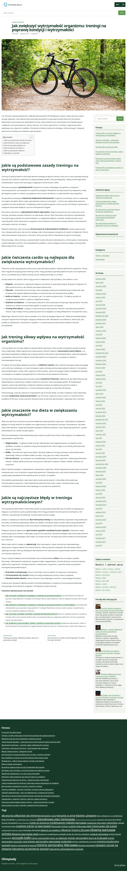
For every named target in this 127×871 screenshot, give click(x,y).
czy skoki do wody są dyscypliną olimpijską (86, 820)
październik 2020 (102, 464)
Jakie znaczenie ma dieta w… (14, 148)
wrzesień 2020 (101, 468)
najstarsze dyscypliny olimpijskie (102, 822)
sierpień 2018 (101, 512)
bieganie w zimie (66, 815)
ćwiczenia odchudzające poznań (66, 848)
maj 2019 (99, 508)
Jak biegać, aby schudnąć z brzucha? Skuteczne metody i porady (109, 696)
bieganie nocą (48, 815)
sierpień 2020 (101, 471)
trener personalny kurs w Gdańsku (49, 838)
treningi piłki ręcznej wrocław (107, 147)
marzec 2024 (100, 368)
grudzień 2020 (101, 457)
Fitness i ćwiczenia (18, 22)
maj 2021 (99, 438)
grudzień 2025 (101, 308)
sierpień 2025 (101, 323)
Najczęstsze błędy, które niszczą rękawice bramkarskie (107, 196)
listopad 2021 (101, 416)
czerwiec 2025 (101, 331)
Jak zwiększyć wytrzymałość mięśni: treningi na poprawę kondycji (33, 623)
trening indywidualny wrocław (84, 841)
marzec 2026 (100, 297)
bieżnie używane (86, 815)
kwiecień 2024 (101, 364)
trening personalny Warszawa (57, 845)
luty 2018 (99, 534)
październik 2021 (102, 420)
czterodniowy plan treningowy (56, 819)
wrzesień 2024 (101, 357)
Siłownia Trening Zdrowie (75, 830)
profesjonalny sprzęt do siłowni (12, 830)
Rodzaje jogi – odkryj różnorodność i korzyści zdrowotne (23, 761)
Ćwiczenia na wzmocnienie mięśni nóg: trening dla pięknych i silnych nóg (108, 160)
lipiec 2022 (99, 394)
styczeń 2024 (100, 375)
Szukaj (122, 12)
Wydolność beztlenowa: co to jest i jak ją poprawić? (21, 774)
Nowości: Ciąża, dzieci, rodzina (108, 569)
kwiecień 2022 (101, 397)
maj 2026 (99, 290)
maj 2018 (99, 523)
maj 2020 (99, 482)
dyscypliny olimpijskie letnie (106, 820)
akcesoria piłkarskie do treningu (21, 815)
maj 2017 (99, 545)
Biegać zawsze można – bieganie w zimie (17, 751)
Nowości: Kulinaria (103, 575)
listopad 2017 (101, 538)
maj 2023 (99, 382)
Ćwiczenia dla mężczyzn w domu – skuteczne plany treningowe (25, 780)
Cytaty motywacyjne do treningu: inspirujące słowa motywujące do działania (30, 783)
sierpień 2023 (101, 379)
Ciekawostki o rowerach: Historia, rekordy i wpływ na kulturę (24, 799)
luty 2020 (99, 494)
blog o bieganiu (103, 816)
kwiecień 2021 (101, 442)
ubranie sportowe (86, 845)
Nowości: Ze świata (103, 590)
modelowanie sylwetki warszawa (68, 822)
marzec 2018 (100, 531)
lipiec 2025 (99, 327)
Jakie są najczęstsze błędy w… (14, 150)
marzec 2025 (100, 342)
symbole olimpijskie (99, 834)
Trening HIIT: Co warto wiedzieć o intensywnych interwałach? (108, 134)
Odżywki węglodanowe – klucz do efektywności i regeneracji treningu (28, 793)
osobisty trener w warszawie (33, 826)
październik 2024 (102, 353)
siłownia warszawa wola (24, 834)
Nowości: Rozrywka (102, 581)
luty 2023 (99, 386)
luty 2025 (99, 345)
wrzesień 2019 (101, 505)
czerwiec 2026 (101, 286)
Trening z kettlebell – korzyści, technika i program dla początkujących (27, 789)
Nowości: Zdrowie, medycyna (106, 587)
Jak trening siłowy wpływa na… (15, 145)
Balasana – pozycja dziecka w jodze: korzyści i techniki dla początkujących (109, 631)
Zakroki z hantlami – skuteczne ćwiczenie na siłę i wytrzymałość (107, 141)
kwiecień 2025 (101, 338)
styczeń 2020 (100, 497)
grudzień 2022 (101, 390)
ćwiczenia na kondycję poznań (30, 849)
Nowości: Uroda (101, 584)
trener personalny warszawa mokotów (50, 841)
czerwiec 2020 (101, 479)
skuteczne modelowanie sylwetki (52, 834)
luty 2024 (99, 371)
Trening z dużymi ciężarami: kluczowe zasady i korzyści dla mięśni (110, 609)
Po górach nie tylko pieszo (11, 732)
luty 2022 (99, 405)
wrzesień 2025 (101, 320)
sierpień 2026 (101, 279)
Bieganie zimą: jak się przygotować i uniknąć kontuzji (21, 739)
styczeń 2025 (100, 349)
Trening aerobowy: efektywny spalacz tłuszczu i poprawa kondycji (21, 638)
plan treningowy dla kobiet (102, 826)
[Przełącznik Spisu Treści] (30, 137)
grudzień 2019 (101, 501)
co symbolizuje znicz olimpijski (25, 820)
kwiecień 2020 (101, 486)
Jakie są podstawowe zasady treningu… (18, 140)
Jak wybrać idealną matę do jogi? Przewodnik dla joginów (23, 767)
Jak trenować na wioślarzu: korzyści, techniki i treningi (22, 786)
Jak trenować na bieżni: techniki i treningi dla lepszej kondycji (31, 614)
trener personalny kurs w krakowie (87, 838)
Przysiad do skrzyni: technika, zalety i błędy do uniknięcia (109, 153)
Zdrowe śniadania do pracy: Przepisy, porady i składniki (108, 675)
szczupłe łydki (21, 838)
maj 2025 (99, 334)
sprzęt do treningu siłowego (77, 834)
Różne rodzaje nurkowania (12, 764)
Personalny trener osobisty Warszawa (68, 826)
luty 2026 (99, 301)
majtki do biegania (39, 822)
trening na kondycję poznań (23, 845)
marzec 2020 (100, 490)
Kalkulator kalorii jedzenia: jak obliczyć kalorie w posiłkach (23, 777)
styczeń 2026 (100, 305)
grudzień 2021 (101, 412)
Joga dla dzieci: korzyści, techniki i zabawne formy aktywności (25, 805)
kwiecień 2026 (101, 294)
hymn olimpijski (23, 823)
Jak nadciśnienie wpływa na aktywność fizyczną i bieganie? (107, 224)
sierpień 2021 (101, 427)
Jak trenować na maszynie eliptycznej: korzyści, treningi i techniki (26, 755)
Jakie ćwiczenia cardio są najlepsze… (17, 143)
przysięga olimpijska (31, 830)
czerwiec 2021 (101, 434)
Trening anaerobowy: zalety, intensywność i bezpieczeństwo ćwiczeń (107, 203)
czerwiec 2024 (101, 360)
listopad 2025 (101, 312)
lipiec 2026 (99, 282)
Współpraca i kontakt (11, 153)
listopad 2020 (101, 460)
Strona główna (119, 865)
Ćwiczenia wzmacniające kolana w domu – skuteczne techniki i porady (28, 802)
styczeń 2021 (100, 453)
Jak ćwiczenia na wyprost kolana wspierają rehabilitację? (108, 210)
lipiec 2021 (99, 431)
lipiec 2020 (99, 475)
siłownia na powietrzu (50, 830)
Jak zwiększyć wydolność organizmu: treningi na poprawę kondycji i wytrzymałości (40, 605)
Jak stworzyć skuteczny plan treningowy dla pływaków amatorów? (106, 217)
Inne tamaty (100, 259)
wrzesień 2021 (101, 423)
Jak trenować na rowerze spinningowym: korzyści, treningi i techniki (66, 638)
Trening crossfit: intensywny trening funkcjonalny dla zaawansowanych (28, 736)
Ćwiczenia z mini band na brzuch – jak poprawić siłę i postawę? (25, 748)
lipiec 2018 (99, 516)
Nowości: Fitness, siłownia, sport (109, 572)
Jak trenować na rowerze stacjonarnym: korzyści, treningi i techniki (108, 653)
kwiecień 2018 (101, 527)
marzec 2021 (100, 445)
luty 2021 (99, 449)
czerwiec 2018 (101, 520)
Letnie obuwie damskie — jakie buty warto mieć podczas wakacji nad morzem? (31, 742)
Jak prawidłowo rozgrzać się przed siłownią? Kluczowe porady (25, 758)
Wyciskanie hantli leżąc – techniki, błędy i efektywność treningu (25, 745)
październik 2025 (102, 316)
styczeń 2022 (100, 408)
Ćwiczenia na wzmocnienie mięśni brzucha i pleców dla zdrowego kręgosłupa (31, 796)
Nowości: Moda (101, 578)
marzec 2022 (100, 401)
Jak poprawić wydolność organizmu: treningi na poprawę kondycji (33, 595)
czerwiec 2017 (101, 542)
